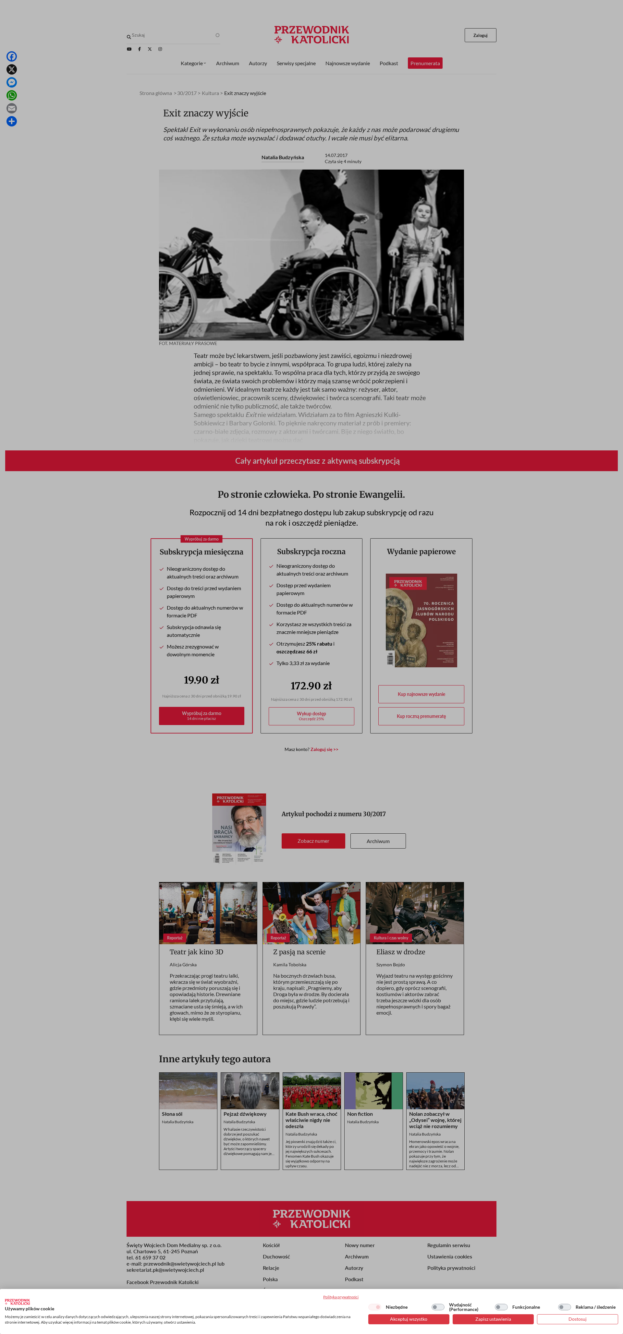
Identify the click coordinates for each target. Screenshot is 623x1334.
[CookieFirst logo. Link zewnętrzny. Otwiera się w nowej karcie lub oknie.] (17, 1302)
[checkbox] (374, 1307)
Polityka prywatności (341, 1296)
